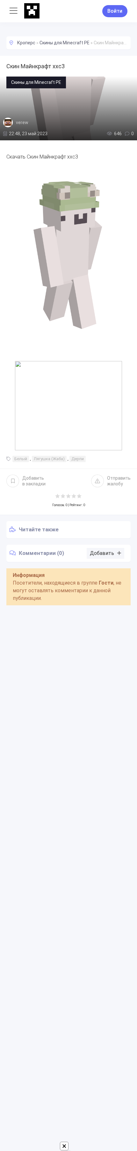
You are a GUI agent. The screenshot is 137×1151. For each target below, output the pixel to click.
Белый (20, 458)
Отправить (119, 481)
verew (22, 122)
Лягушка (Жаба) (49, 458)
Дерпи (77, 458)
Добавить (34, 481)
